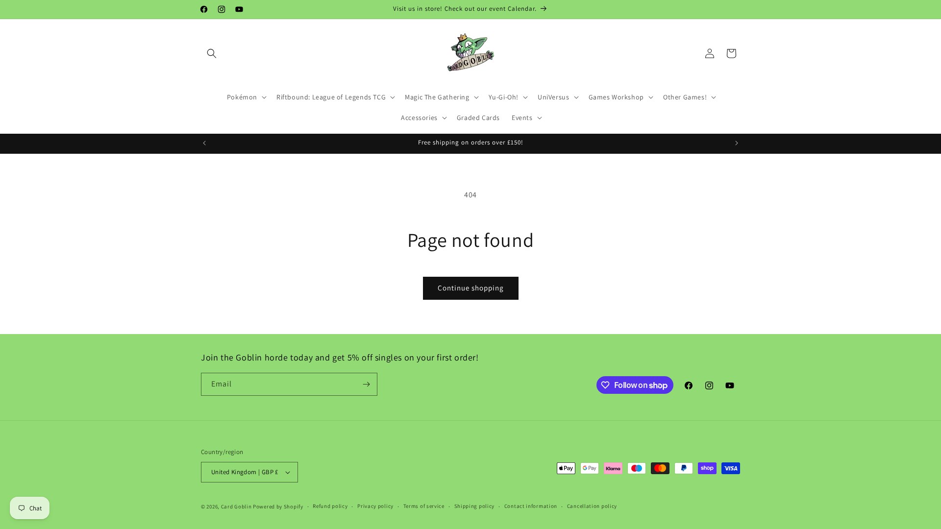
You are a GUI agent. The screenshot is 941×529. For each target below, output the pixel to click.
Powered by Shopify (278, 506)
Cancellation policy (592, 506)
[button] (212, 53)
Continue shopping (471, 287)
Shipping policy (474, 506)
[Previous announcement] (204, 143)
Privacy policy (375, 506)
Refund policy (330, 506)
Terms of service (424, 506)
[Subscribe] (366, 384)
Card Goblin (236, 506)
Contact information (530, 506)
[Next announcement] (736, 143)
